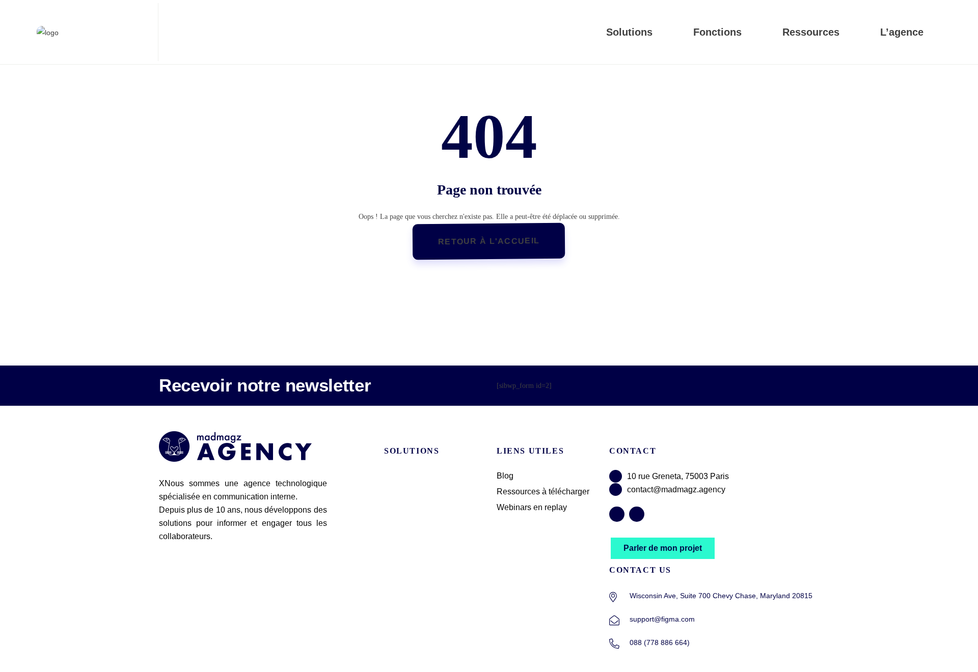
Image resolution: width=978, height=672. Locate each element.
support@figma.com (662, 619)
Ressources (810, 32)
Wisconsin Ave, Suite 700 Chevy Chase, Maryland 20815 (721, 596)
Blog (505, 475)
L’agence (901, 32)
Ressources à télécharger (543, 491)
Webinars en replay (532, 507)
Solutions (629, 32)
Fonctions (717, 32)
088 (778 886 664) (660, 642)
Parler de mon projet (662, 548)
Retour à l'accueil (488, 241)
